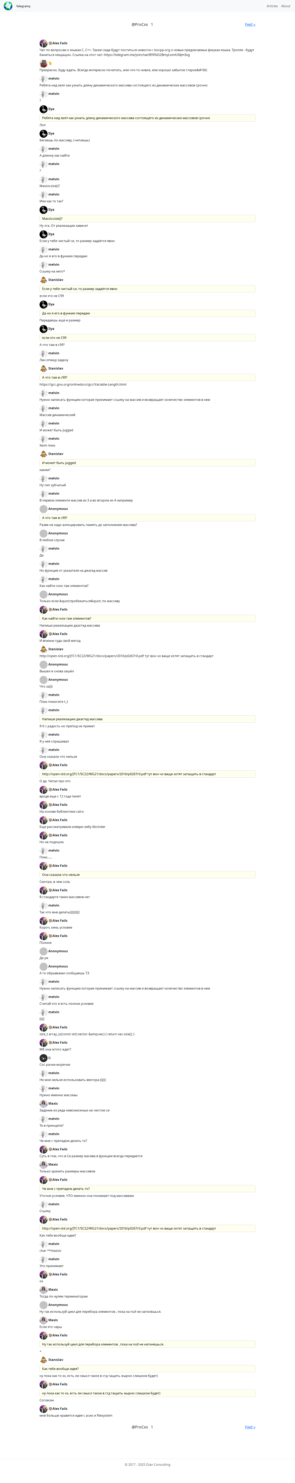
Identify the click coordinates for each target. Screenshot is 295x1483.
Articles (272, 6)
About (285, 6)
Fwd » (250, 24)
